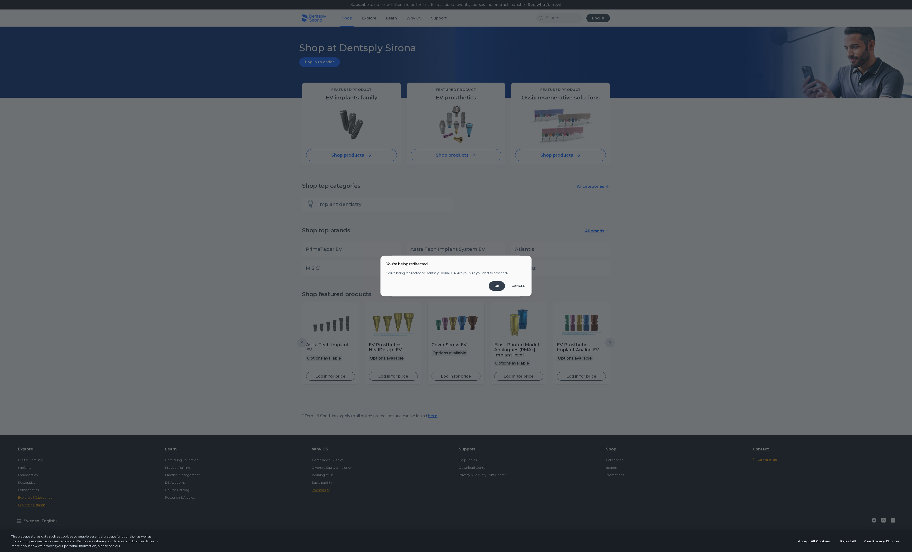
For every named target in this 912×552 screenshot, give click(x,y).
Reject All (848, 541)
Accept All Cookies (814, 541)
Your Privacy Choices (882, 541)
